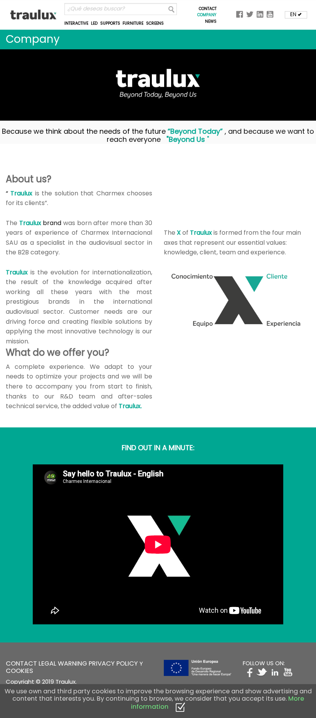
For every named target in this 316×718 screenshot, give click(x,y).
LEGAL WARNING (63, 663)
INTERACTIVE (76, 23)
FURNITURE (133, 23)
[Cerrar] (180, 706)
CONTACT (208, 9)
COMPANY (207, 15)
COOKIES (19, 670)
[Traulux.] (34, 14)
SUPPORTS (110, 23)
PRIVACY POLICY (113, 663)
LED (94, 23)
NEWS (211, 21)
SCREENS (155, 23)
